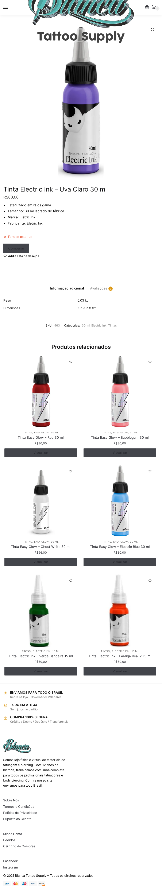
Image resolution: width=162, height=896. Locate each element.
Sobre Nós (11, 800)
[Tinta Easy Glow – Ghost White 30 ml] (40, 501)
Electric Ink (99, 325)
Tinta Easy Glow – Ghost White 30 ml (40, 546)
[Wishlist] (71, 362)
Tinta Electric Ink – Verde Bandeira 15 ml (41, 656)
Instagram (10, 867)
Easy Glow (41, 432)
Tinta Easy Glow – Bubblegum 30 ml (120, 437)
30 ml (86, 325)
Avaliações (98, 288)
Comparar (16, 248)
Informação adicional (67, 288)
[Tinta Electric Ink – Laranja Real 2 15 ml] (120, 610)
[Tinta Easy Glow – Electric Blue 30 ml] (120, 501)
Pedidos (9, 840)
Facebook (10, 861)
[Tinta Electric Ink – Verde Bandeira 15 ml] (40, 610)
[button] (152, 29)
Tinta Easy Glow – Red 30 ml (41, 437)
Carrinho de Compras (19, 846)
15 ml (56, 651)
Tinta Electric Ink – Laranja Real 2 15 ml (120, 656)
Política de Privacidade (20, 813)
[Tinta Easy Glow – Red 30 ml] (40, 392)
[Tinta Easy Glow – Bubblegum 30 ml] (120, 392)
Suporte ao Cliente (17, 819)
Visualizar (41, 452)
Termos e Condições (18, 807)
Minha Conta (12, 834)
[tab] (67, 285)
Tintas (112, 325)
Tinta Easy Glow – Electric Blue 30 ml (120, 546)
